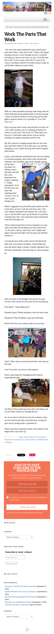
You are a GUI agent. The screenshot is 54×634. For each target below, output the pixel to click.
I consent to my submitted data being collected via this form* (27, 498)
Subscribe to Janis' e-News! (18, 552)
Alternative (33, 437)
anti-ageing (42, 437)
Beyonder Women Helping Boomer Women (21, 597)
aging (26, 437)
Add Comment (34, 43)
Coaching (27, 440)
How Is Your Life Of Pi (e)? (18, 27)
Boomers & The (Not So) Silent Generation (20, 586)
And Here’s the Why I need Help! (17, 605)
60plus (21, 437)
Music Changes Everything (36, 27)
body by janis (19, 440)
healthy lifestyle (43, 440)
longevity (9, 442)
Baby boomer (9, 440)
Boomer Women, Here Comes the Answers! (21, 592)
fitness (34, 440)
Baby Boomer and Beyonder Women (18, 602)
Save (33, 455)
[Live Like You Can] (27, 6)
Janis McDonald (11, 43)
